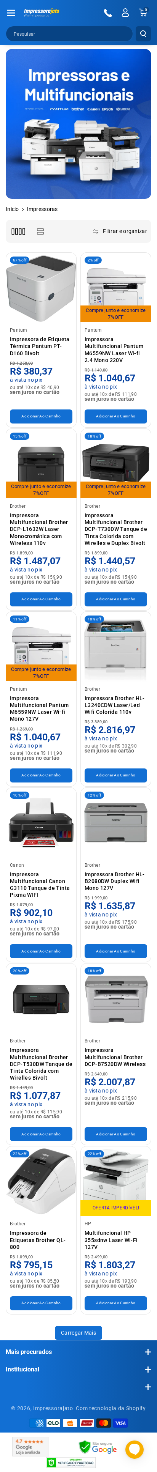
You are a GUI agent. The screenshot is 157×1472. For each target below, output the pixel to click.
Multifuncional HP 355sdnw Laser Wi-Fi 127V (111, 1240)
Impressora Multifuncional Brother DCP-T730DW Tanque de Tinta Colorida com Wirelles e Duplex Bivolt (116, 529)
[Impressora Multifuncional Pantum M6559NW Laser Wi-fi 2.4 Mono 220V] (116, 288)
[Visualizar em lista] (40, 231)
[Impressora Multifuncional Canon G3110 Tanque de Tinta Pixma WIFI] (41, 823)
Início (12, 209)
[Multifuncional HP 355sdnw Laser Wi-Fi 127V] (116, 1181)
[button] (11, 13)
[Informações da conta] (125, 12)
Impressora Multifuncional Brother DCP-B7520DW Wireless (115, 1057)
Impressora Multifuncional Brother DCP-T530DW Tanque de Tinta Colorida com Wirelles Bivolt (41, 1064)
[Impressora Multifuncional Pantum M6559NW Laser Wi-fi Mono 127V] (41, 647)
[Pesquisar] (143, 33)
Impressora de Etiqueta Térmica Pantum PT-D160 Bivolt (40, 346)
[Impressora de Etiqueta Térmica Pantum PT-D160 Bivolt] (41, 288)
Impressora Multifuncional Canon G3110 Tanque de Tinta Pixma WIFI (40, 884)
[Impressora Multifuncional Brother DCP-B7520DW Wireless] (116, 998)
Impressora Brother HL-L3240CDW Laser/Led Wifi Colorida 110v (115, 705)
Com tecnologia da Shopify (111, 1408)
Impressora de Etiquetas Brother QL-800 (38, 1240)
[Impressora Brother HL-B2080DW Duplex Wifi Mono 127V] (116, 823)
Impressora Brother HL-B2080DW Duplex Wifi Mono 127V (115, 881)
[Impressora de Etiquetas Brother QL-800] (41, 1181)
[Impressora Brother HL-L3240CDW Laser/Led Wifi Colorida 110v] (116, 647)
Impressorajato (53, 1408)
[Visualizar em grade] (18, 231)
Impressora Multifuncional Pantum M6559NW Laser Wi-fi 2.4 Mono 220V (114, 349)
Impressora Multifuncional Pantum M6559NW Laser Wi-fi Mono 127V (39, 708)
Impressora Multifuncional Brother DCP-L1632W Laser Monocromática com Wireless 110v (39, 529)
